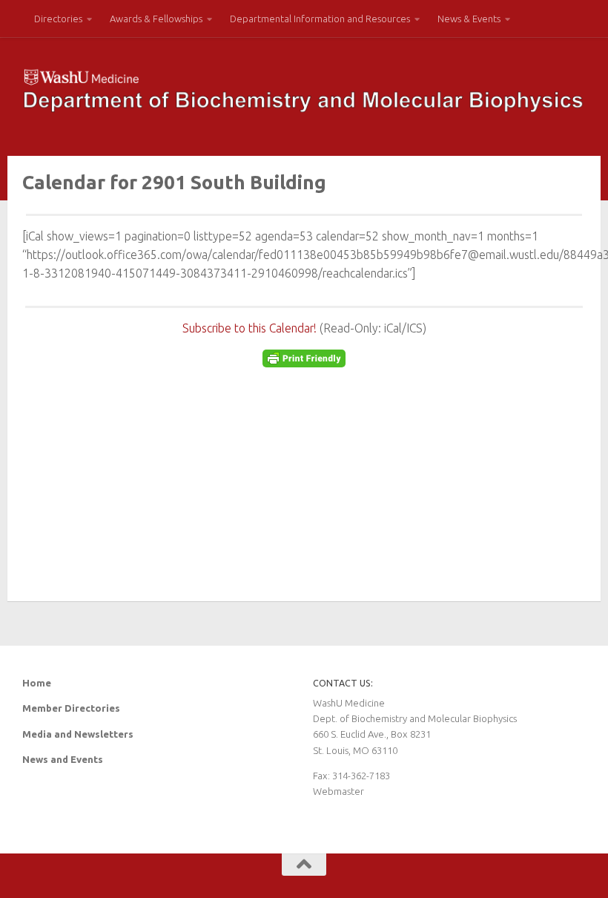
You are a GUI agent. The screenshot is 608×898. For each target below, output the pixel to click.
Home (36, 683)
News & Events (468, 18)
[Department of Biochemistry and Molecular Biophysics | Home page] (304, 91)
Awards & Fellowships (156, 18)
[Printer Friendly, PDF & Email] (304, 363)
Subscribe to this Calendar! (249, 328)
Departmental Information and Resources (320, 18)
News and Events (62, 759)
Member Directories (71, 708)
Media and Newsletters (77, 734)
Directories (58, 18)
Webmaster (338, 791)
